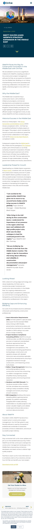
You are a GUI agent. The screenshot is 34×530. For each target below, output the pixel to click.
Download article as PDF (10, 464)
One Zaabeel (26, 145)
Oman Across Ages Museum (19, 137)
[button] (4, 46)
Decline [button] (20, 526)
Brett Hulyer (8, 170)
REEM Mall (24, 143)
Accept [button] (13, 526)
